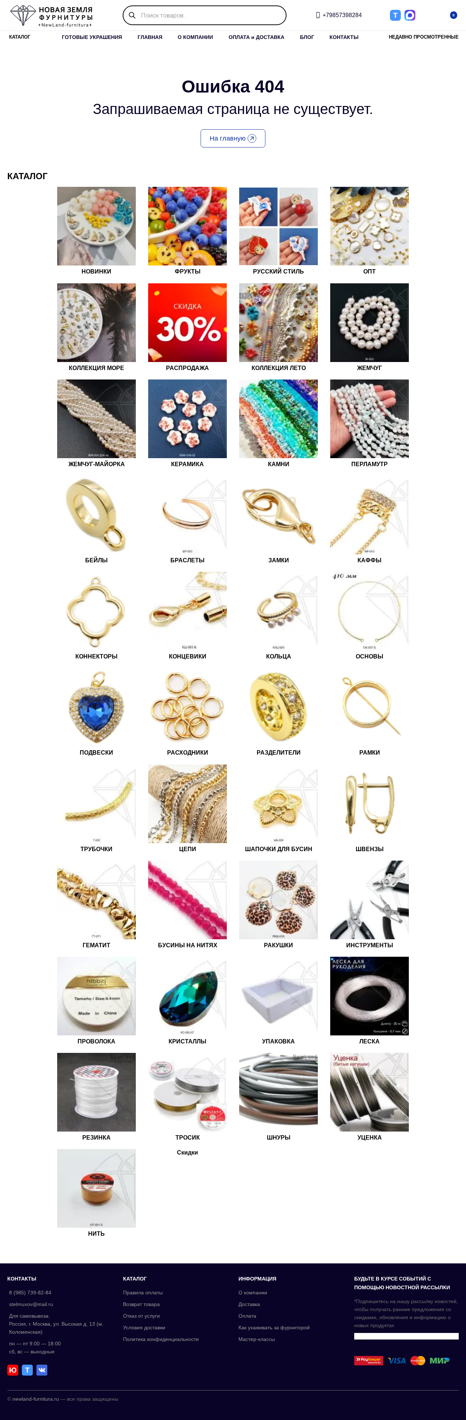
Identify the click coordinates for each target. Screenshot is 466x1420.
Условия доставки (144, 1327)
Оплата (247, 1316)
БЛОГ (307, 37)
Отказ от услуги (141, 1316)
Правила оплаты (143, 1292)
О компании (252, 1292)
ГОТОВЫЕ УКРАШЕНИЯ (92, 37)
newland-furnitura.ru (35, 1399)
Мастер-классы (256, 1339)
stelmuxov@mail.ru (31, 1304)
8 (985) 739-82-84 (30, 1292)
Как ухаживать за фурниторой (274, 1327)
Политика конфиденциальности (161, 1339)
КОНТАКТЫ (344, 37)
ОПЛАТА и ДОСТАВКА (256, 37)
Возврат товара (141, 1304)
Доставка (249, 1304)
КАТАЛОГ (19, 37)
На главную (228, 138)
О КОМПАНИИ (195, 37)
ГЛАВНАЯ (150, 37)
